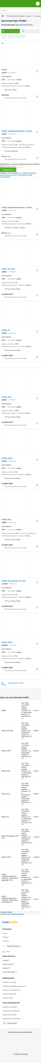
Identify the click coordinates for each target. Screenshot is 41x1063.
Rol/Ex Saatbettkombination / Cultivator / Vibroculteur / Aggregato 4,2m (10, 877)
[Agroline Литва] (14, 3)
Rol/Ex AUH (6, 397)
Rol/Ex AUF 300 (8, 269)
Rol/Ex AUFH (7, 458)
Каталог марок (8, 998)
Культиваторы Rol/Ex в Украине (12, 914)
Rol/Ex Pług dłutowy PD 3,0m (14, 581)
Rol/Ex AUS (6, 520)
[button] (37, 3)
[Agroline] (2, 16)
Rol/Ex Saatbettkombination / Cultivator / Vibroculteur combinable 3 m (9, 899)
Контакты (6, 941)
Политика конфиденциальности (14, 986)
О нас (5, 933)
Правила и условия (9, 982)
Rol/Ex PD (6, 330)
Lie (4, 951)
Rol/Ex (4, 70)
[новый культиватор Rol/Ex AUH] (20, 381)
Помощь (6, 937)
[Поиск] (38, 10)
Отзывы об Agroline (9, 994)
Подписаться (8, 170)
